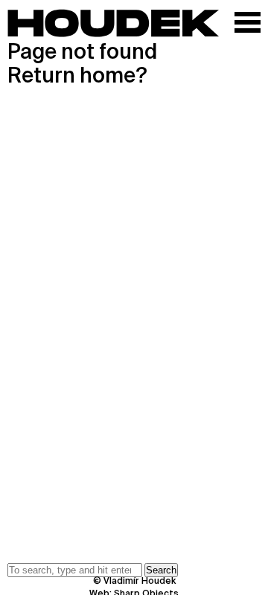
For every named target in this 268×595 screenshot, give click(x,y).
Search (161, 570)
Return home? (77, 76)
